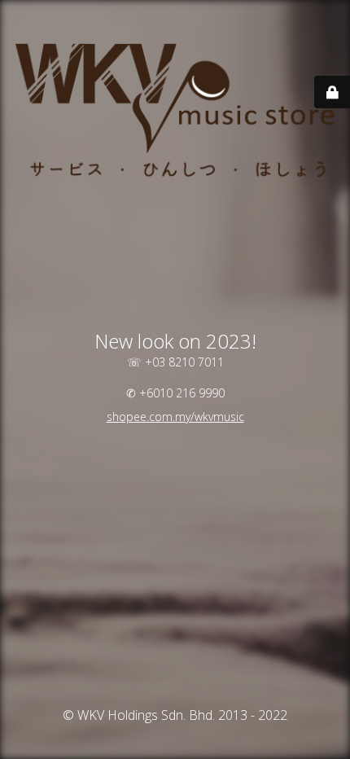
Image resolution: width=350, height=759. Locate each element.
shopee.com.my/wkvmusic (175, 416)
